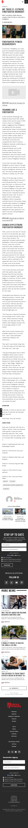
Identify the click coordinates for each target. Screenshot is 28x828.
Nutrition (14, 714)
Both (10, 555)
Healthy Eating (7, 516)
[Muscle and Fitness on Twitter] (11, 582)
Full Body (12, 481)
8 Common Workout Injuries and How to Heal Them (20, 520)
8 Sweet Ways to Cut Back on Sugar (7, 518)
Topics (14, 726)
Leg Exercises (4, 641)
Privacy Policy (14, 799)
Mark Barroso (8, 22)
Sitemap (14, 746)
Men (14, 555)
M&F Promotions (7, 557)
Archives (14, 744)
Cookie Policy (14, 800)
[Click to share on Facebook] (1, 409)
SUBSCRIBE (7, 565)
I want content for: (14, 553)
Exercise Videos (14, 731)
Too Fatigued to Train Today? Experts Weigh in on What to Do (13, 675)
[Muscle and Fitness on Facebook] (6, 582)
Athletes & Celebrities (14, 716)
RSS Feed (14, 736)
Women (19, 555)
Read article (5, 622)
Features (14, 718)
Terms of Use (14, 797)
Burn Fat (5, 481)
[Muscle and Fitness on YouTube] (16, 582)
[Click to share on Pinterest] (1, 415)
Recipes (14, 721)
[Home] (2, 3)
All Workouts (14, 688)
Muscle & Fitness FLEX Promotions (12, 561)
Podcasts (14, 733)
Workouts (5, 6)
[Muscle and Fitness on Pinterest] (21, 582)
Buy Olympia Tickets (14, 741)
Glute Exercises (5, 610)
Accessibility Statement (14, 802)
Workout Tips (20, 516)
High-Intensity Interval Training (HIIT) (13, 485)
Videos (14, 729)
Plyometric (6, 488)
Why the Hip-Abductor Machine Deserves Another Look (13, 613)
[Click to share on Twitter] (1, 412)
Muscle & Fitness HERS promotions (12, 559)
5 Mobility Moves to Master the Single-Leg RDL (12, 644)
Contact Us (14, 796)
